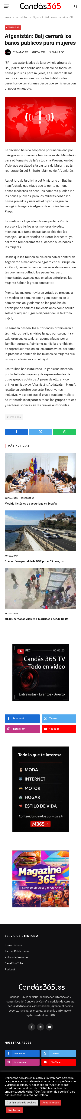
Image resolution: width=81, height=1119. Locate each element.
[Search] (75, 6)
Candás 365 (22, 52)
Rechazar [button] (14, 1110)
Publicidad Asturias (16, 957)
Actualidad (13, 27)
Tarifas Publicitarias (17, 951)
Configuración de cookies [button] (21, 1102)
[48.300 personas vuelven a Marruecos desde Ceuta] (40, 588)
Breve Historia (13, 945)
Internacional (14, 417)
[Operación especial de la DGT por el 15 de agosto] (40, 530)
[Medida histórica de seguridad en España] (40, 473)
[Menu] (6, 6)
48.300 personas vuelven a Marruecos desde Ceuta (36, 619)
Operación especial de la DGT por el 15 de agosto (35, 561)
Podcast (10, 969)
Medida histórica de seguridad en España (31, 503)
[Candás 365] (40, 6)
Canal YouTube (14, 963)
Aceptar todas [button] (50, 1102)
